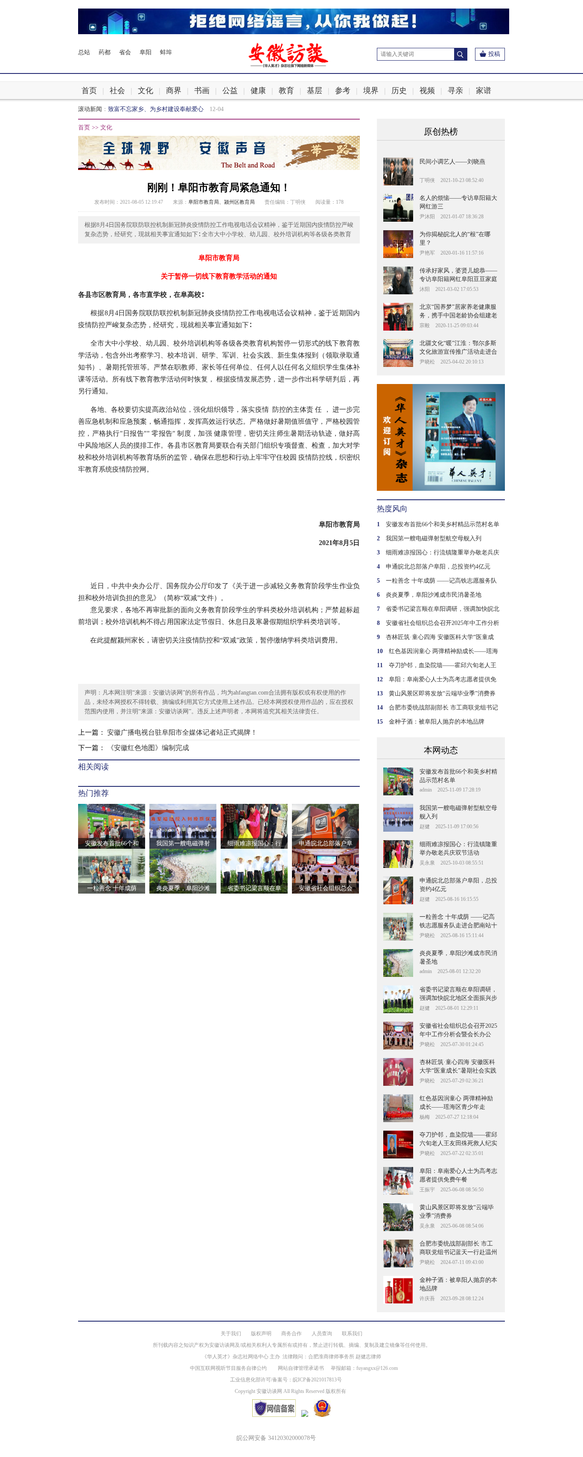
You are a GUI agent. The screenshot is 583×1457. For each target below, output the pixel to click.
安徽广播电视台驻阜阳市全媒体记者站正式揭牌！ (182, 732)
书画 (202, 90)
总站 (84, 52)
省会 (125, 52)
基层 (314, 90)
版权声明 (261, 1334)
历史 (399, 90)
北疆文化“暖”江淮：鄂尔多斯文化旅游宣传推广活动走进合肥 (458, 352)
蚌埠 (166, 52)
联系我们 (352, 1334)
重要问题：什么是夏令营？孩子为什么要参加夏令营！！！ (185, 109)
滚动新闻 (90, 109)
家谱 (483, 90)
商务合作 (291, 1334)
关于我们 (231, 1334)
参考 (342, 90)
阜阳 (146, 52)
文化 (145, 90)
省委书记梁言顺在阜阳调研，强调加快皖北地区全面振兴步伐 (458, 998)
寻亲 (455, 90)
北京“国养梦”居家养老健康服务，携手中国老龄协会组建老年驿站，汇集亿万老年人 (458, 315)
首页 (89, 90)
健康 (258, 90)
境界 (371, 90)
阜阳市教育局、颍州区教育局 (221, 202)
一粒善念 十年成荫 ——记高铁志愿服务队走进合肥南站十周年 (458, 925)
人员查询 (322, 1334)
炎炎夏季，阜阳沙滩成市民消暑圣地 (433, 595)
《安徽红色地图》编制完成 (148, 747)
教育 (286, 90)
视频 (427, 90)
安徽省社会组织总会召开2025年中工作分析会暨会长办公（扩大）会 (458, 1034)
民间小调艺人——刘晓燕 (452, 161)
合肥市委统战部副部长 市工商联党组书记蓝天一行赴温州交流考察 (458, 1252)
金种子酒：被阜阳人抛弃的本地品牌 (436, 721)
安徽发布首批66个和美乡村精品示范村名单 (442, 524)
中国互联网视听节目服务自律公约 (228, 1368)
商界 (173, 90)
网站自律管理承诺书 (301, 1368)
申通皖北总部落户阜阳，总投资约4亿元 (438, 566)
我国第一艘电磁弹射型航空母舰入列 (433, 538)
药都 (105, 52)
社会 (117, 90)
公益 (230, 90)
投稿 (494, 54)
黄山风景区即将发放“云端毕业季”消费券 (442, 693)
